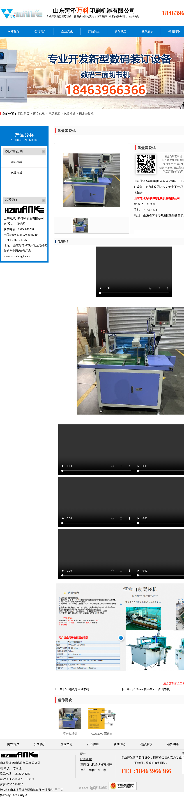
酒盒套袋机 (86, 113)
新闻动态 (120, 31)
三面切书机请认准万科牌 (96, 764)
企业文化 (67, 31)
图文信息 (39, 113)
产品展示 (54, 113)
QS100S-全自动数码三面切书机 (150, 689)
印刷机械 (16, 162)
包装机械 (69, 113)
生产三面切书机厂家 (93, 770)
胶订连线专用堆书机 (76, 689)
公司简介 (40, 31)
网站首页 (13, 31)
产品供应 (94, 31)
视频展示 (147, 31)
